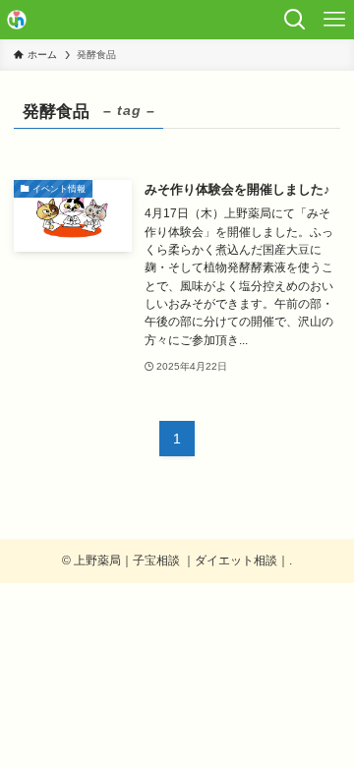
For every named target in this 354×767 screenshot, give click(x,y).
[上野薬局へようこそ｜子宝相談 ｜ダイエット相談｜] (17, 19)
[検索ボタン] (295, 19)
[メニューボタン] (334, 19)
